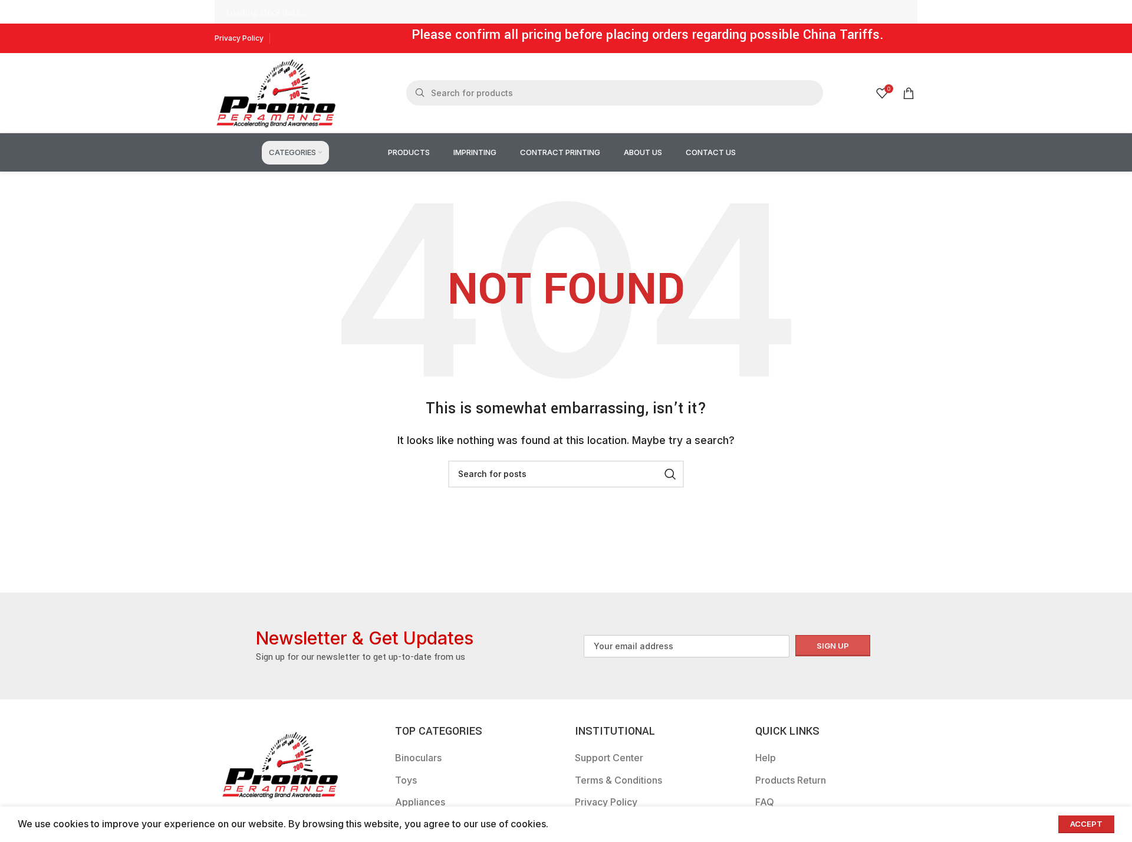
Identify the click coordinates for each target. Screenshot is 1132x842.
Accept (1086, 823)
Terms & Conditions (618, 780)
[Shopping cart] (908, 93)
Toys (406, 780)
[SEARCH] (670, 474)
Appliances (420, 802)
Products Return (790, 780)
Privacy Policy (606, 802)
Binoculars (418, 758)
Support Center (609, 758)
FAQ (764, 802)
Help (765, 758)
